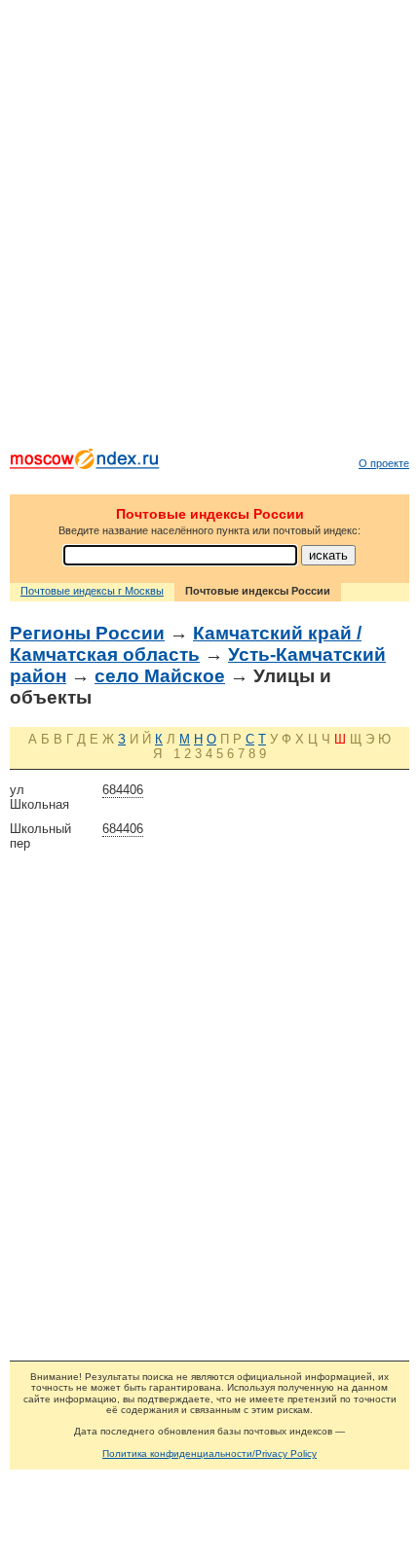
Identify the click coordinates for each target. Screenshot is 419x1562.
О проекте (384, 463)
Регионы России (87, 633)
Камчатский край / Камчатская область (186, 644)
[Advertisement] (209, 228)
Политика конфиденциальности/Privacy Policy (209, 1453)
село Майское (160, 676)
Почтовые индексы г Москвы (92, 591)
